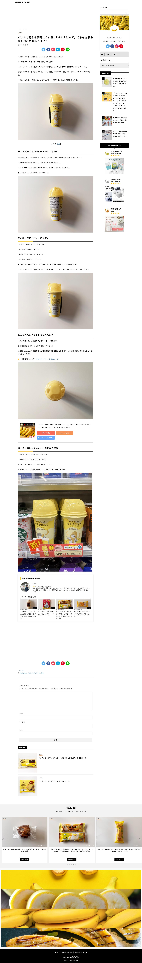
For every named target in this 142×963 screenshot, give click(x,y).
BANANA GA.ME (22, 2)
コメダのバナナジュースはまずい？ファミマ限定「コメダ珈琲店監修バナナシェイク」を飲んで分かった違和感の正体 (28, 614)
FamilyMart (23, 673)
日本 (42, 673)
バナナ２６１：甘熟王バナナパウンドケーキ (54, 781)
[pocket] (53, 49)
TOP (56, 952)
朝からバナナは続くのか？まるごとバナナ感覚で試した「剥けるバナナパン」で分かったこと (71, 850)
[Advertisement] (55, 17)
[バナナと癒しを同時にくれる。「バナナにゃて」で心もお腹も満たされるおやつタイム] (58, 49)
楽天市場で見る (46, 433)
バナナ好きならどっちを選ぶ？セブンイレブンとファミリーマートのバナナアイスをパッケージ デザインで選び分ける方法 (64, 614)
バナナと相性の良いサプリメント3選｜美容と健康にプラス (120, 133)
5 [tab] (75, 865)
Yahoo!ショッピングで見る (46, 438)
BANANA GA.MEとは (81, 952)
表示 (58, 144)
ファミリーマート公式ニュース (47, 359)
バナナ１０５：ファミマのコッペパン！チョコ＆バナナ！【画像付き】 (63, 758)
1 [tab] (68, 865)
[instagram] (117, 46)
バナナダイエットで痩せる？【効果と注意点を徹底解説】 (120, 120)
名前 (21, 714)
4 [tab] (73, 865)
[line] (68, 49)
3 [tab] (71, 865)
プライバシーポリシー (66, 952)
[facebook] (48, 49)
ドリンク (30, 673)
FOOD (34, 608)
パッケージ (37, 673)
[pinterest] (121, 46)
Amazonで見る (64, 433)
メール (22, 722)
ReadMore (23, 859)
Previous (3, 839)
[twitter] (43, 49)
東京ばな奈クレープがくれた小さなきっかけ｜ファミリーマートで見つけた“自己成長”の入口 (82, 613)
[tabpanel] (24, 840)
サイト (21, 730)
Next (139, 839)
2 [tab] (70, 865)
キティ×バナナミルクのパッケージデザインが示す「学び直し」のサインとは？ (46, 613)
